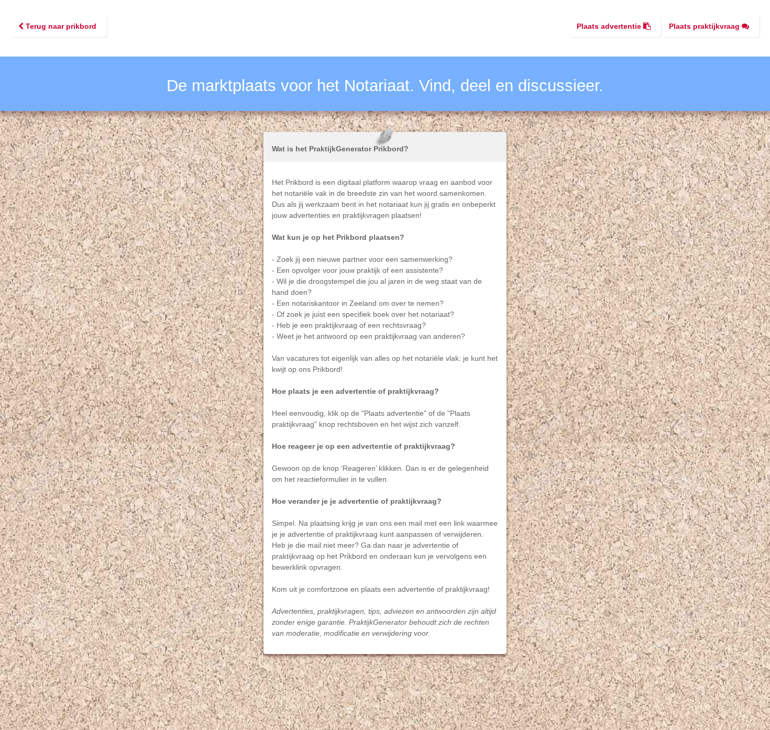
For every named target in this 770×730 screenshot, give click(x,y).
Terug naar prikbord (60, 26)
